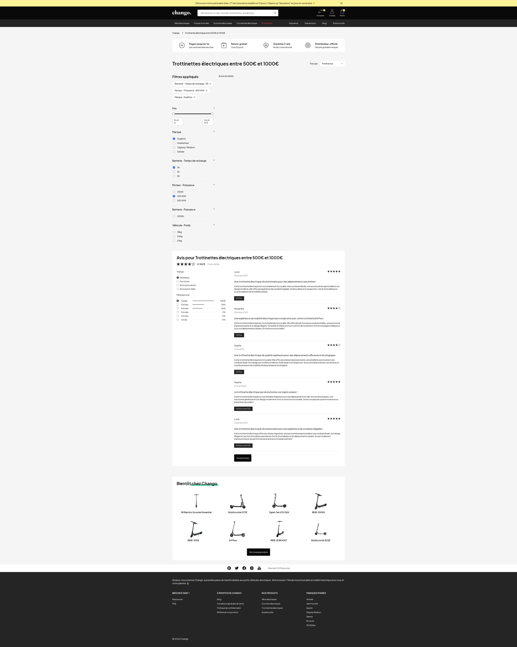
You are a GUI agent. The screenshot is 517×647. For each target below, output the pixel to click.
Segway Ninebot (313, 612)
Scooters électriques (222, 23)
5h (178, 167)
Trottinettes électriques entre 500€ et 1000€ (205, 33)
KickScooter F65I (243, 409)
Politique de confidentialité (229, 608)
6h (178, 171)
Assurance (293, 23)
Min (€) (176, 120)
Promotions (267, 23)
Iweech (309, 608)
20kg (179, 236)
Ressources (177, 599)
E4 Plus (239, 298)
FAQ (174, 603)
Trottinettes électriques (246, 23)
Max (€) (207, 120)
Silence (309, 616)
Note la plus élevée (188, 285)
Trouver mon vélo (201, 23)
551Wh (180, 216)
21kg (179, 240)
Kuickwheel (183, 143)
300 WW (181, 196)
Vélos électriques (181, 23)
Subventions (310, 23)
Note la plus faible (187, 289)
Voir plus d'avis (242, 458)
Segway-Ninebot (186, 147)
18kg (179, 232)
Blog (324, 23)
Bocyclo (310, 621)
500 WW (181, 200)
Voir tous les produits (258, 552)
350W (180, 191)
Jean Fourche (312, 603)
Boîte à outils (339, 23)
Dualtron (181, 138)
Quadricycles (267, 612)
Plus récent (185, 281)
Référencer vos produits (227, 612)
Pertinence (184, 277)
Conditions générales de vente (230, 603)
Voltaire (309, 599)
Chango (175, 33)
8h (178, 176)
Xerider (180, 151)
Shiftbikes (310, 625)
